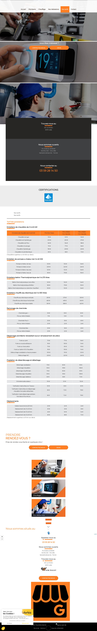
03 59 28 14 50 (48, 170)
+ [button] (2, 537)
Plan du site (36, 628)
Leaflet (95, 534)
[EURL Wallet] (48, 3)
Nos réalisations (53, 9)
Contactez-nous (38, 48)
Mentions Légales (44, 628)
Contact (73, 9)
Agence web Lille (51, 625)
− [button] (2, 539)
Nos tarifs (65, 9)
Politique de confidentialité (56, 628)
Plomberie (32, 9)
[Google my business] (50, 620)
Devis (59, 48)
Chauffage (42, 9)
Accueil (23, 9)
